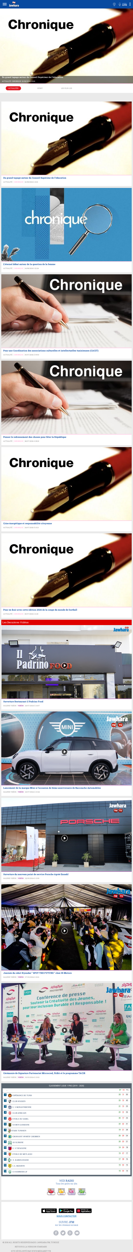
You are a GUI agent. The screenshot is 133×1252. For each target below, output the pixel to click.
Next (130, 47)
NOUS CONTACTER (67, 1216)
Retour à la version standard (31, 1246)
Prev (3, 47)
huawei (84, 1211)
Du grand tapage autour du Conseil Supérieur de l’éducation (32, 77)
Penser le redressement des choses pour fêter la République (34, 437)
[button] (13, 4)
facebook (56, 1233)
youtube (77, 1233)
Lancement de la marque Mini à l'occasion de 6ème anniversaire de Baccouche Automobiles (52, 788)
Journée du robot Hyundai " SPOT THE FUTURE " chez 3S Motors (37, 973)
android (66, 1211)
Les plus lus (66, 88)
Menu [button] (4, 4)
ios (49, 1211)
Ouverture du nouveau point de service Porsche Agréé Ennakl (35, 874)
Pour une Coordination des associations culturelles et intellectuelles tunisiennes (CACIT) (50, 350)
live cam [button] (114, 4)
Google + (70, 1233)
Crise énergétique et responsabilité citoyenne (27, 523)
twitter (63, 1233)
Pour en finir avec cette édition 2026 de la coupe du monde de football (40, 610)
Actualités (13, 88)
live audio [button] (123, 4)
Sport (40, 88)
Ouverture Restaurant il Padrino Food (23, 701)
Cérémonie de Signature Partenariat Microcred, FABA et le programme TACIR (44, 1073)
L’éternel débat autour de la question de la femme (29, 264)
